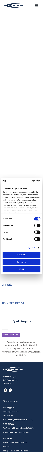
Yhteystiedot (8, 383)
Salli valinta (21, 262)
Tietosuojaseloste (10, 401)
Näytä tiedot (31, 248)
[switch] (37, 225)
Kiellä (21, 269)
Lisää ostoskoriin (11, 335)
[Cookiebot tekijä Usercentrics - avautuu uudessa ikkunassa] (30, 181)
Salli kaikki (21, 255)
